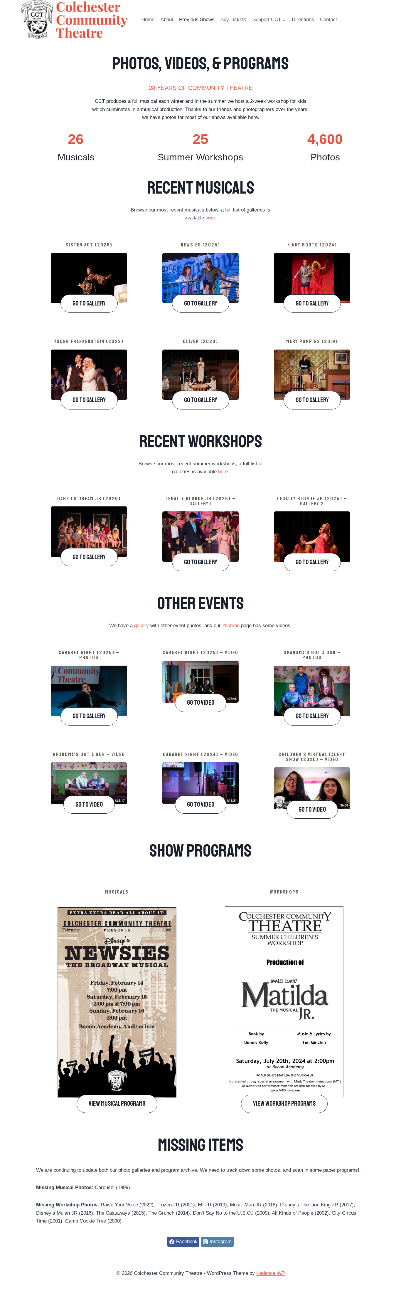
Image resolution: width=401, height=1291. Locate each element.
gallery (141, 625)
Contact (328, 19)
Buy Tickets (233, 19)
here (210, 218)
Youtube (231, 625)
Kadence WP (270, 1273)
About (167, 19)
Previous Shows (197, 19)
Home (147, 19)
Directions (303, 19)
